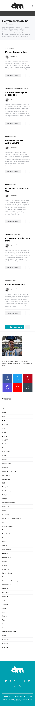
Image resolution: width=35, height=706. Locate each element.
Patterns (4, 561)
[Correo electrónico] (15, 686)
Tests (3, 612)
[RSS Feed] (24, 681)
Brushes (4, 436)
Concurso (5, 448)
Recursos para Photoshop (10, 581)
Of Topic (4, 545)
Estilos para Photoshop (9, 471)
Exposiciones (6, 475)
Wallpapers (5, 639)
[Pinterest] (15, 681)
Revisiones (5, 592)
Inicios (4, 510)
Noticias (4, 542)
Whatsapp (5, 647)
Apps (3, 416)
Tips (3, 620)
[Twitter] (29, 681)
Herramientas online (10, 88)
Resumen (5, 589)
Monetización (6, 534)
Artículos (5, 424)
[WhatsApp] (20, 686)
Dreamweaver (6, 463)
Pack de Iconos (6, 549)
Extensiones (6, 479)
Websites (5, 643)
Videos (18, 234)
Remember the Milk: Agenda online (14, 141)
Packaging (5, 553)
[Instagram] (10, 681)
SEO (3, 600)
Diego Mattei (13, 56)
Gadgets (4, 495)
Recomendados (7, 573)
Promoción (5, 569)
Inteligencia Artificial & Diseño (11, 518)
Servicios (5, 604)
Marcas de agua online (15, 52)
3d (3, 409)
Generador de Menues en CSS (17, 189)
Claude (4, 444)
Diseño (4, 459)
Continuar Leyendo (12, 75)
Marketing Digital (7, 526)
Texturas (4, 616)
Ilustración (5, 506)
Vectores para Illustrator (22, 88)
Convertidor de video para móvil (17, 239)
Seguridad (5, 596)
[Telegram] (20, 681)
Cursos (4, 456)
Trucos (4, 624)
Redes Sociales (6, 585)
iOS (3, 522)
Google (4, 499)
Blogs (4, 432)
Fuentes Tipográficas (8, 491)
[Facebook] (6, 681)
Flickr (6, 48)
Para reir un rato (7, 557)
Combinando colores (15, 284)
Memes (4, 530)
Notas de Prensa (7, 538)
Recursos (5, 577)
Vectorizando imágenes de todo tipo (16, 93)
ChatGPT (5, 440)
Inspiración (5, 514)
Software (5, 608)
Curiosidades (6, 452)
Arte (3, 420)
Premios (4, 565)
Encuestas (5, 467)
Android (4, 412)
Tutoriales (5, 628)
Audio (4, 428)
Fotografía (11, 48)
